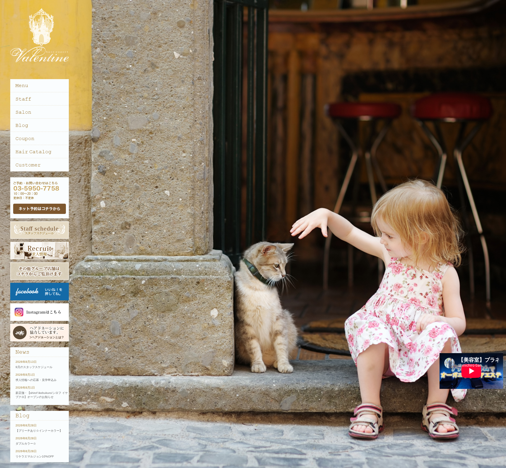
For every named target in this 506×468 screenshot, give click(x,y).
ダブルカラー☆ (26, 443)
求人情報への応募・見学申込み (36, 380)
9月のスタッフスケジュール (34, 367)
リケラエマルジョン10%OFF (35, 456)
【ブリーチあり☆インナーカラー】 (39, 430)
